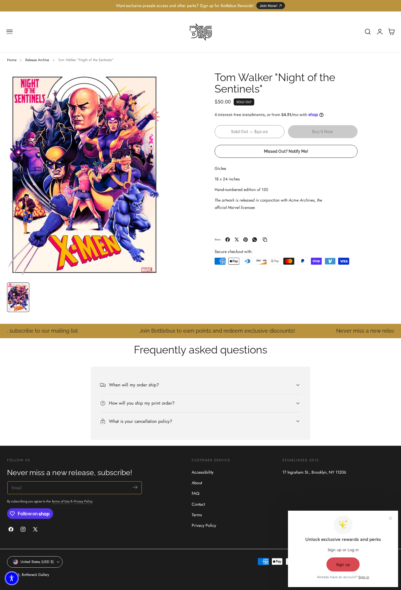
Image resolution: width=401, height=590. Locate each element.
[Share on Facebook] (227, 239)
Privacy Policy (83, 501)
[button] (9, 31)
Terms (197, 515)
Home (11, 60)
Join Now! (268, 6)
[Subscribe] (135, 487)
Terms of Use (61, 501)
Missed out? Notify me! (286, 151)
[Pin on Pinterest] (245, 239)
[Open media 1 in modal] (151, 82)
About (197, 483)
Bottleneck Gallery (35, 574)
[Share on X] (237, 239)
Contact (198, 504)
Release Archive (37, 60)
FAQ (195, 494)
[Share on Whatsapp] (254, 239)
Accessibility (202, 472)
